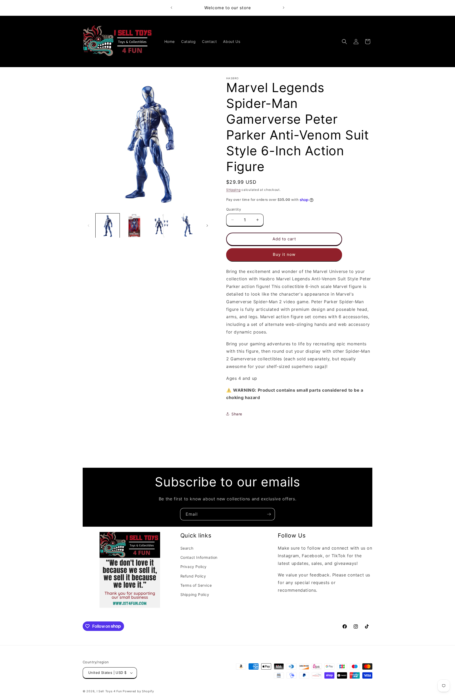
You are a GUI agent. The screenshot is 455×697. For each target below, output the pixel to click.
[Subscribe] (269, 514)
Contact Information (198, 557)
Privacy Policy (193, 566)
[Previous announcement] (171, 8)
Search (187, 548)
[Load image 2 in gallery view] (134, 225)
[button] (344, 41)
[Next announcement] (283, 8)
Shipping (233, 190)
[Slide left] (88, 225)
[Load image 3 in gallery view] (161, 225)
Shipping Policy (194, 594)
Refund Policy (193, 576)
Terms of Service (196, 585)
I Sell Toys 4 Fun (109, 691)
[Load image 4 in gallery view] (188, 225)
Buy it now (284, 254)
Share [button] (236, 414)
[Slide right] (207, 225)
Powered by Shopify (138, 691)
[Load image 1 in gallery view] (108, 225)
